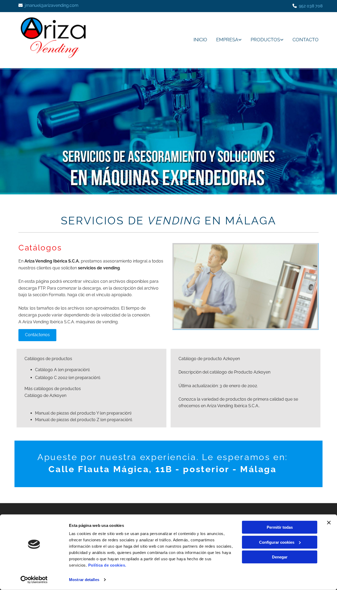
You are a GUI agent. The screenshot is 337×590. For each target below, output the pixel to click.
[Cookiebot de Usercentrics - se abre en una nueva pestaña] (34, 580)
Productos (265, 39)
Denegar (280, 557)
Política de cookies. (107, 565)
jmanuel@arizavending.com (51, 5)
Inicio (200, 39)
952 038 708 (311, 5)
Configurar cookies (276, 542)
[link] (225, 40)
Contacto (306, 39)
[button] (37, 335)
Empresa (227, 39)
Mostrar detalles (84, 579)
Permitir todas (280, 527)
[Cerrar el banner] (329, 523)
